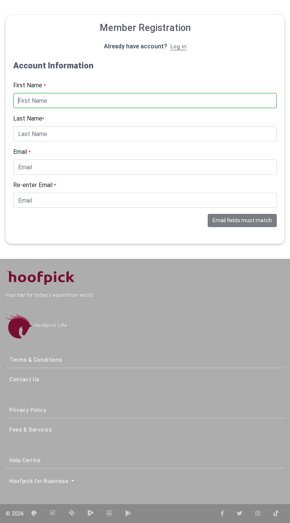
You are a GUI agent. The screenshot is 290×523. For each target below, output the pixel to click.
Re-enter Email (34, 185)
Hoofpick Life (49, 325)
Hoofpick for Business (39, 481)
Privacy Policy (27, 410)
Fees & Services (30, 430)
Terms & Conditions (35, 360)
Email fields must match (242, 220)
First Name (29, 85)
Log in (178, 46)
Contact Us (24, 379)
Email (22, 151)
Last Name (28, 118)
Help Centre (25, 460)
